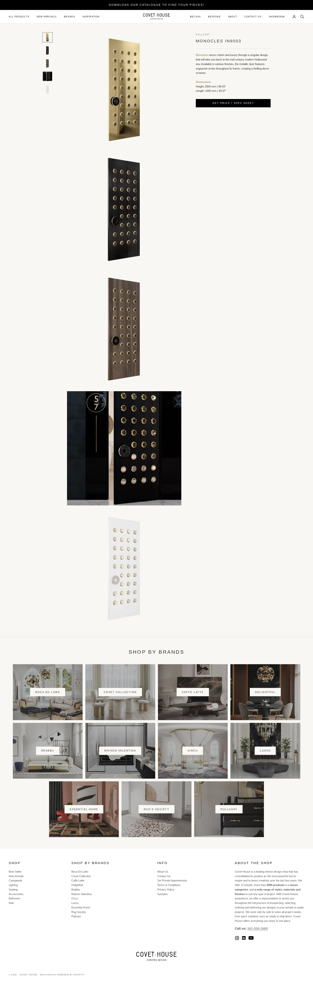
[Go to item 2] (47, 50)
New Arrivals (47, 16)
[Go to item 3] (47, 63)
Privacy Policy (165, 889)
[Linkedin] (244, 938)
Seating (13, 889)
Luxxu (265, 750)
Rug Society (78, 911)
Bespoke (214, 16)
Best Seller (15, 871)
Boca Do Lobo (47, 692)
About (232, 16)
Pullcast (203, 34)
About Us (162, 871)
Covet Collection (120, 692)
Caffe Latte (193, 692)
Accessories (16, 894)
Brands (69, 16)
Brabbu (47, 750)
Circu (193, 750)
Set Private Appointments (172, 880)
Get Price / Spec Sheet (233, 103)
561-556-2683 (257, 928)
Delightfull (77, 885)
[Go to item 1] (47, 37)
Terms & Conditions (168, 885)
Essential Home (84, 809)
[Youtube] (251, 938)
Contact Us (253, 16)
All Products (19, 16)
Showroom (277, 16)
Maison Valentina (120, 750)
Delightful (265, 692)
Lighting (13, 885)
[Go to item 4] (47, 76)
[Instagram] (237, 938)
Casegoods (15, 880)
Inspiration (91, 16)
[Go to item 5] (47, 89)
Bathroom (14, 898)
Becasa (195, 16)
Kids (11, 902)
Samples (162, 894)
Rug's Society (156, 809)
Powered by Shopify (71, 975)
